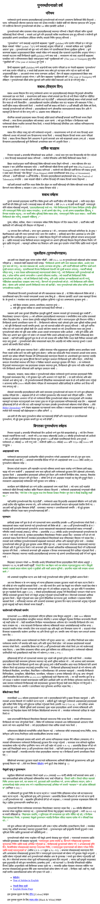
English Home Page (23, 889)
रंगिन (31, 894)
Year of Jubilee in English (26, 880)
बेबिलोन (40, 763)
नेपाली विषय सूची (20, 886)
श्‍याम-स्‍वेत (33, 899)
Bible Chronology (12, 407)
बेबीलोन (16, 877)
